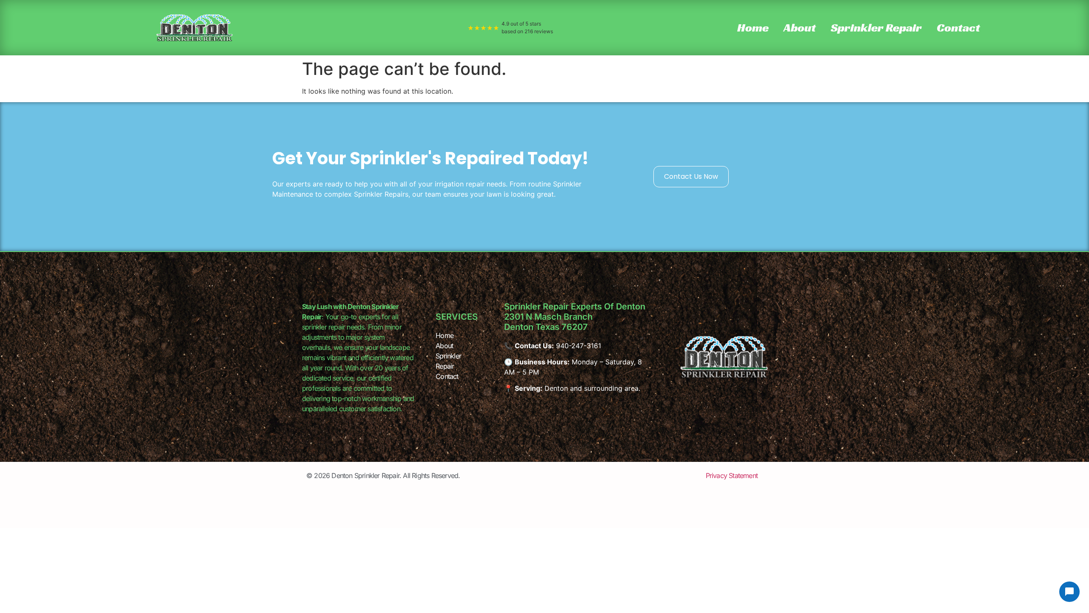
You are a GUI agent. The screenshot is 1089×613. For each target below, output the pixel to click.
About (800, 27)
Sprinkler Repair (876, 27)
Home (753, 27)
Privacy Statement (732, 475)
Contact (958, 27)
